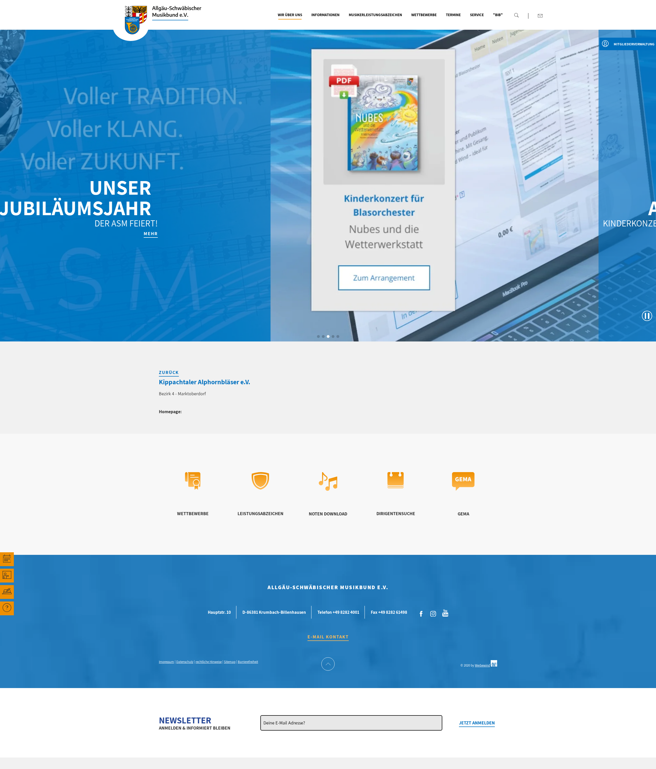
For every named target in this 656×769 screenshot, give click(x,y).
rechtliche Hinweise (209, 662)
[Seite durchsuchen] (516, 15)
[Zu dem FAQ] (7, 608)
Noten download (328, 514)
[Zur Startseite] (131, 26)
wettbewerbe (193, 513)
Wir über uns (290, 14)
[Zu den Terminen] (7, 559)
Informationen (325, 14)
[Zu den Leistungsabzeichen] (260, 488)
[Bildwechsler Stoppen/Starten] (647, 316)
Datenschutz (184, 662)
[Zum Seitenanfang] (328, 664)
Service (477, 14)
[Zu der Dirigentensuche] (395, 487)
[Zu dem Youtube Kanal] (445, 612)
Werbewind (482, 665)
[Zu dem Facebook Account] (421, 614)
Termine (453, 14)
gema (463, 514)
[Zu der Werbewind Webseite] (494, 665)
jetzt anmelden (477, 723)
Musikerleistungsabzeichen (375, 14)
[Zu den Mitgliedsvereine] (7, 592)
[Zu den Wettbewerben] (192, 488)
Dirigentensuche (395, 513)
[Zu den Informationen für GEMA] (463, 489)
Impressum (166, 662)
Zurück (169, 372)
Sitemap (229, 662)
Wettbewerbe (424, 14)
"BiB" (498, 14)
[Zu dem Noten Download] (328, 489)
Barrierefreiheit (248, 662)
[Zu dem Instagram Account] (433, 614)
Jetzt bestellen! (520, 233)
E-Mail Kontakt (328, 637)
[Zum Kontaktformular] (540, 16)
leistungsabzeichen (260, 513)
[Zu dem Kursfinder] (7, 576)
